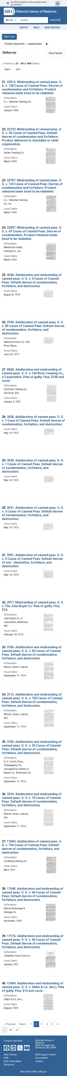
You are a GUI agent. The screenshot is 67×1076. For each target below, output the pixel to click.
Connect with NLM (13, 1041)
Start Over (9, 36)
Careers (39, 1061)
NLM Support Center (45, 1054)
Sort (7, 69)
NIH (28, 1071)
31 (17, 1030)
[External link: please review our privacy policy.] (6, 1047)
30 (10, 1030)
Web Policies (10, 1054)
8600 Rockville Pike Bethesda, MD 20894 (45, 1046)
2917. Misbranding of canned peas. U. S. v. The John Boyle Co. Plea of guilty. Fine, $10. (33, 606)
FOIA (6, 1058)
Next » (36, 63)
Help (36, 27)
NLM (22, 1071)
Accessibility (41, 1058)
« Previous (8, 63)
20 (19, 69)
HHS (34, 1071)
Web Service (52, 27)
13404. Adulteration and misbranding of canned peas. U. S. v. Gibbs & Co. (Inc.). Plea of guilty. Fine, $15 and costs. (33, 987)
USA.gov (42, 1071)
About (24, 27)
